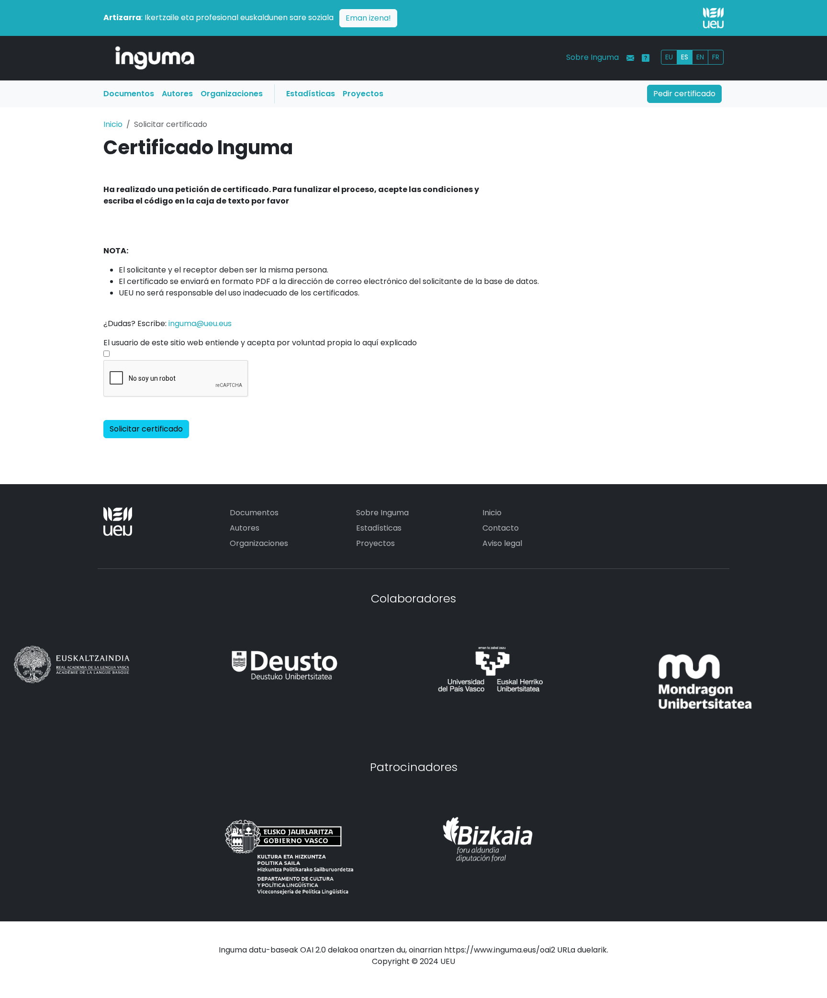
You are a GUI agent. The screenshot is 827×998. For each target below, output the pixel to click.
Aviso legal (502, 543)
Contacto (500, 527)
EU (669, 57)
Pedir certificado (684, 93)
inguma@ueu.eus (200, 323)
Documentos (128, 93)
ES (684, 57)
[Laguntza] (645, 58)
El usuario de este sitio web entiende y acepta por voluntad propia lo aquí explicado (260, 342)
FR (715, 57)
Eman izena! (368, 17)
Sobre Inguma (592, 57)
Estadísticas (310, 93)
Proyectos (363, 93)
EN (700, 57)
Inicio (113, 124)
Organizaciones (232, 93)
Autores (177, 93)
